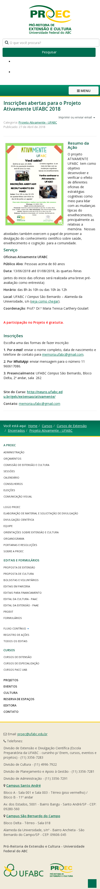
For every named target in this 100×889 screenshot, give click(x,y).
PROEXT (8, 611)
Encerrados (16, 430)
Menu (85, 90)
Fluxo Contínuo (15, 628)
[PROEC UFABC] (50, 19)
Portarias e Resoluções (20, 545)
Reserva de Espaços (18, 699)
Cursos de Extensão (72, 426)
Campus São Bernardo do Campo (33, 816)
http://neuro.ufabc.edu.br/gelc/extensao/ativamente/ (33, 394)
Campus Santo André (23, 785)
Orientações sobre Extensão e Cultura (31, 532)
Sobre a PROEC (13, 551)
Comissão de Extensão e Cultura (26, 465)
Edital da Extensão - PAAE (21, 605)
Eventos (10, 686)
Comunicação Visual (17, 496)
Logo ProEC (11, 507)
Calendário (11, 477)
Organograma (13, 538)
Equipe (8, 526)
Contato (10, 712)
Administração (13, 452)
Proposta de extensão (19, 567)
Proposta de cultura (18, 573)
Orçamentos (12, 458)
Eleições (9, 490)
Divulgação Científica (18, 519)
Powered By (38, 870)
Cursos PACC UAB (15, 669)
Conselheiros (13, 484)
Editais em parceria (16, 586)
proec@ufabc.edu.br (32, 734)
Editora (9, 705)
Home (32, 426)
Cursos (47, 426)
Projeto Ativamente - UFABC (38, 122)
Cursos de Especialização (21, 663)
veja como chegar (44, 301)
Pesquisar (49, 52)
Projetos (10, 680)
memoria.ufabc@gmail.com (62, 354)
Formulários (12, 618)
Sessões (9, 471)
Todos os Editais (15, 641)
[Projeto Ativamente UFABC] (34, 184)
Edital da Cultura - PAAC (20, 599)
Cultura (10, 693)
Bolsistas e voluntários (21, 580)
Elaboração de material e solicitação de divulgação (40, 513)
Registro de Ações (16, 635)
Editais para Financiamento (22, 592)
